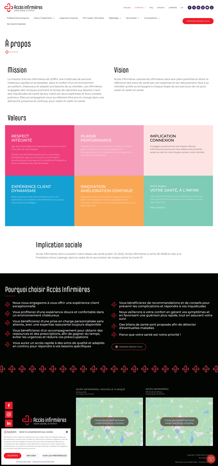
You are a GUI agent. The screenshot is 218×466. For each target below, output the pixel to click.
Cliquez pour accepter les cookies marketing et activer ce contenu (109, 421)
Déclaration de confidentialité (43, 461)
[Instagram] (194, 7)
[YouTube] (203, 7)
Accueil (127, 8)
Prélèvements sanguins (18, 18)
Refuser (31, 455)
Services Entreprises (16, 24)
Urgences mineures (68, 18)
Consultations (150, 18)
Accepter (12, 455)
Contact (161, 8)
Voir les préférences (55, 455)
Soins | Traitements (43, 18)
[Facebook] (190, 7)
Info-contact (157, 207)
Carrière (173, 8)
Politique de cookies (23, 461)
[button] (67, 432)
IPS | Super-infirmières (93, 18)
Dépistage (113, 18)
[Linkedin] (198, 7)
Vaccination (131, 18)
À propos (139, 8)
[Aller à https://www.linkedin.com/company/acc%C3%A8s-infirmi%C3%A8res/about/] (11, 423)
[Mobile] (212, 7)
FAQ (151, 8)
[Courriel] (207, 7)
